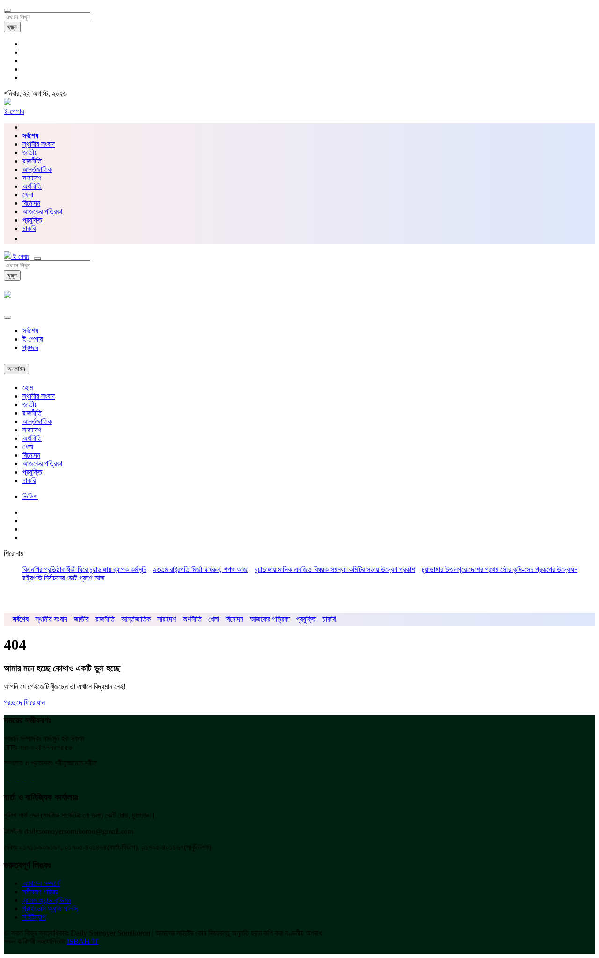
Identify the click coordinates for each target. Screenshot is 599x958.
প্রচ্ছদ (30, 347)
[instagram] (36, 779)
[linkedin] (30, 779)
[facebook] (7, 779)
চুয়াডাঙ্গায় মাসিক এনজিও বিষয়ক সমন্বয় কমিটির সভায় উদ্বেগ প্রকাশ (334, 569)
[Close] (7, 317)
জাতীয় (29, 152)
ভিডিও (30, 496)
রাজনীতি (32, 161)
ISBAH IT (83, 941)
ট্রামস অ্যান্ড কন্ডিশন (46, 900)
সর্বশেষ (30, 330)
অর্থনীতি (32, 186)
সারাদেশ (31, 178)
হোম (27, 388)
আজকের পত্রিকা (42, 211)
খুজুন (12, 26)
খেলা (27, 195)
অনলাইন (16, 368)
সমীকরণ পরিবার (40, 892)
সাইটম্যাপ (34, 917)
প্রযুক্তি (32, 220)
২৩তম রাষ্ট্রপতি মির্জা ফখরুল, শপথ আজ (200, 569)
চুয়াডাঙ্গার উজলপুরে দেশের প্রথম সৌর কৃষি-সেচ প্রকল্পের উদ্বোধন (499, 569)
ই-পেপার (14, 111)
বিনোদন (31, 203)
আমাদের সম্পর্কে (41, 883)
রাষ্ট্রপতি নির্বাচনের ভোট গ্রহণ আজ (63, 578)
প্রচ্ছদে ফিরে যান (24, 702)
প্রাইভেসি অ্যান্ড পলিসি (50, 909)
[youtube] (22, 779)
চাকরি (29, 480)
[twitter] (15, 779)
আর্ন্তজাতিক (37, 169)
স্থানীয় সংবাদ (38, 144)
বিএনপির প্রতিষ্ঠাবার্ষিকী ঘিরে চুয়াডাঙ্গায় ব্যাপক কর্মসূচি (84, 569)
